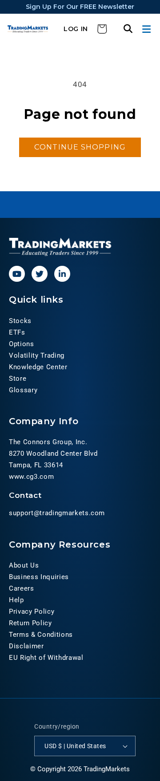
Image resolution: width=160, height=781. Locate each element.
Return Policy (30, 623)
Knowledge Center (38, 367)
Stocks (20, 321)
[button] (147, 29)
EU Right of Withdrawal (46, 658)
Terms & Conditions (41, 635)
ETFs (17, 332)
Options (21, 344)
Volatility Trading (36, 355)
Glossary (23, 390)
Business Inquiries (39, 577)
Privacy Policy (31, 611)
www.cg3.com (31, 477)
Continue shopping (80, 146)
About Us (24, 565)
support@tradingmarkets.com (57, 513)
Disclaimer (26, 646)
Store (17, 379)
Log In (76, 29)
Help (16, 600)
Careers (21, 588)
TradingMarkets (107, 769)
